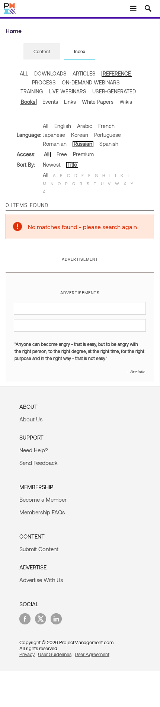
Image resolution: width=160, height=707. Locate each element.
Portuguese (107, 135)
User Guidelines (54, 654)
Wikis (125, 102)
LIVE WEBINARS (67, 91)
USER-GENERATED (114, 91)
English (62, 126)
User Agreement (92, 654)
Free (62, 154)
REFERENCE (117, 73)
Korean (79, 135)
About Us (30, 419)
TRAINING (31, 91)
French (106, 126)
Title (72, 164)
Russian (83, 144)
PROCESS (44, 82)
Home (14, 30)
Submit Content (38, 549)
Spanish (108, 144)
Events (50, 102)
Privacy (27, 654)
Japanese (54, 135)
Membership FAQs (42, 512)
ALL (24, 73)
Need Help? (33, 450)
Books (28, 102)
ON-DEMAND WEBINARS (91, 82)
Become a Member (43, 499)
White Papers (97, 102)
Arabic (84, 126)
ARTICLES (84, 73)
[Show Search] (148, 9)
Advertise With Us (41, 579)
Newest (51, 164)
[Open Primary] (133, 9)
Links (70, 102)
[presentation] (42, 51)
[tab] (41, 51)
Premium (83, 154)
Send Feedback (38, 462)
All (45, 126)
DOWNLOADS (50, 73)
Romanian (55, 144)
